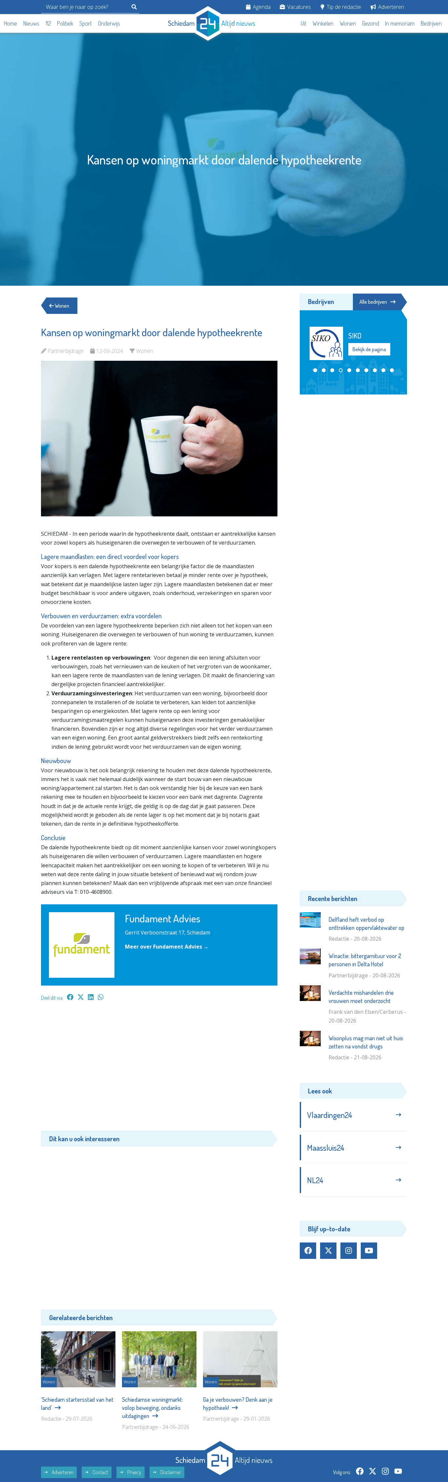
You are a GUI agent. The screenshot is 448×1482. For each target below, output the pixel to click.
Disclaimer (170, 1472)
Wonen (348, 23)
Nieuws (31, 23)
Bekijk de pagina (378, 353)
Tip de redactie (343, 6)
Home (10, 23)
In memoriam (400, 23)
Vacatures (298, 6)
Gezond (370, 23)
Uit (303, 23)
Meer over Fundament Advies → (167, 946)
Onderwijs (109, 23)
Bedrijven (431, 23)
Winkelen (323, 23)
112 (48, 23)
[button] (315, 370)
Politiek (65, 23)
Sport (85, 23)
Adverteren (390, 6)
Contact (100, 1472)
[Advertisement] (159, 1069)
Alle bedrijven (373, 301)
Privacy (133, 1472)
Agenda (261, 6)
